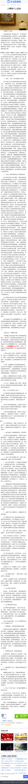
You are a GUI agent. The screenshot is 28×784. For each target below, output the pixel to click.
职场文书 (13, 5)
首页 (8, 5)
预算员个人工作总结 (6, 759)
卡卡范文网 (12, 782)
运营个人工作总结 (5, 770)
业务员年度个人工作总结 (21, 767)
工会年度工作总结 (19, 761)
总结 (19, 5)
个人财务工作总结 (22, 773)
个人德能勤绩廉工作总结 (21, 759)
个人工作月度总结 (5, 765)
